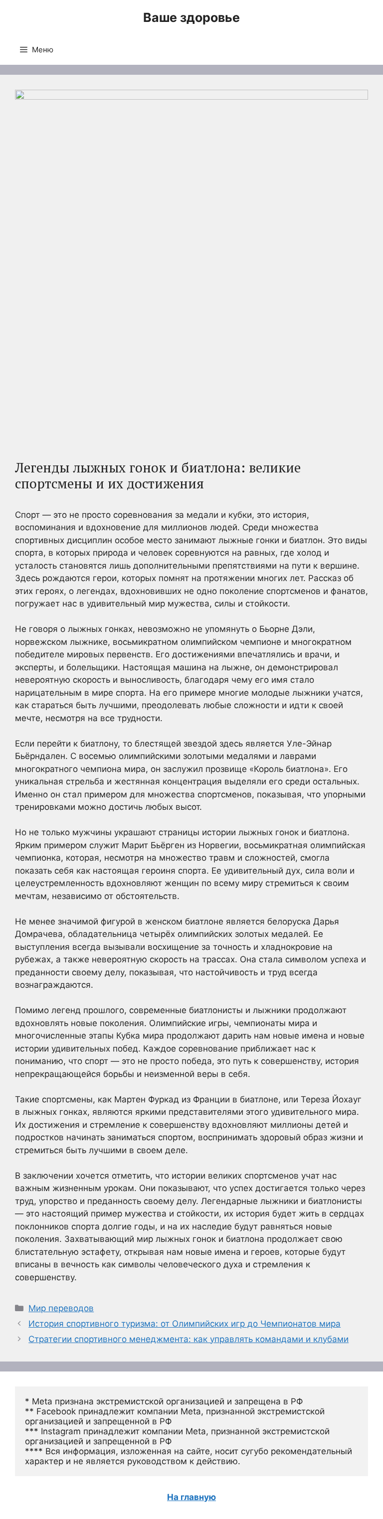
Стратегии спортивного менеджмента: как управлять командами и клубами (188, 1339)
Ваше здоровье (191, 17)
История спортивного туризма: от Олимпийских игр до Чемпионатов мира (184, 1324)
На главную (191, 1497)
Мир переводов (61, 1308)
